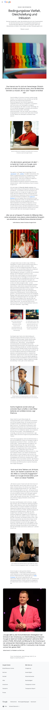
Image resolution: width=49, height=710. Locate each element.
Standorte (5, 688)
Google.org (28, 668)
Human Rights (28, 672)
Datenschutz (13, 701)
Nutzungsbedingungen (23, 701)
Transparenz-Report (30, 688)
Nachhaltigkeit (28, 680)
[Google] (7, 2)
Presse (4, 692)
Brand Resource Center (8, 668)
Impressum (33, 701)
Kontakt (4, 676)
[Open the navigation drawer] (2, 2)
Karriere (5, 672)
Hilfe (4, 680)
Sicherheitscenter (29, 676)
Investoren (5, 684)
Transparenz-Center (30, 684)
